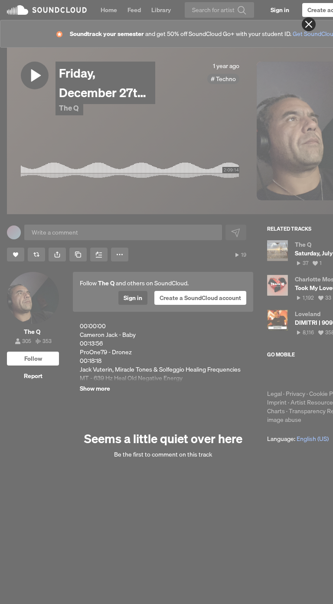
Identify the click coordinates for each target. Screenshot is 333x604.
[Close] (309, 24)
